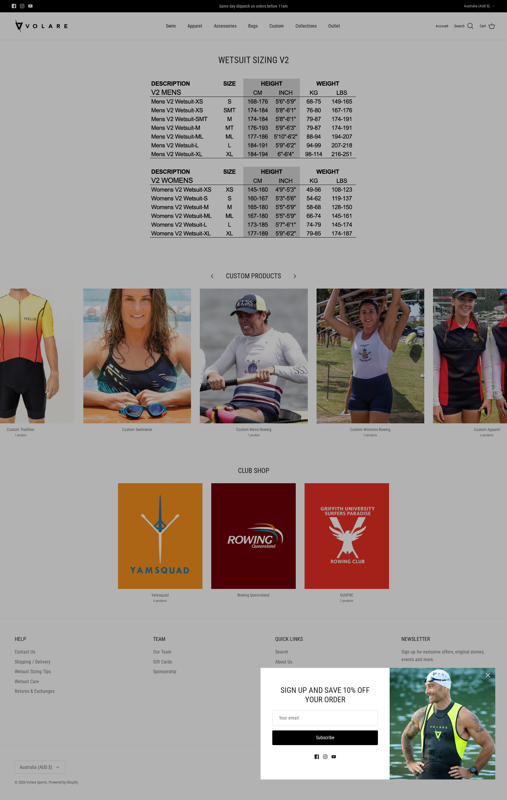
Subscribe (325, 737)
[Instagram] (325, 756)
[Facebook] (317, 756)
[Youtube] (334, 756)
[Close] (487, 675)
